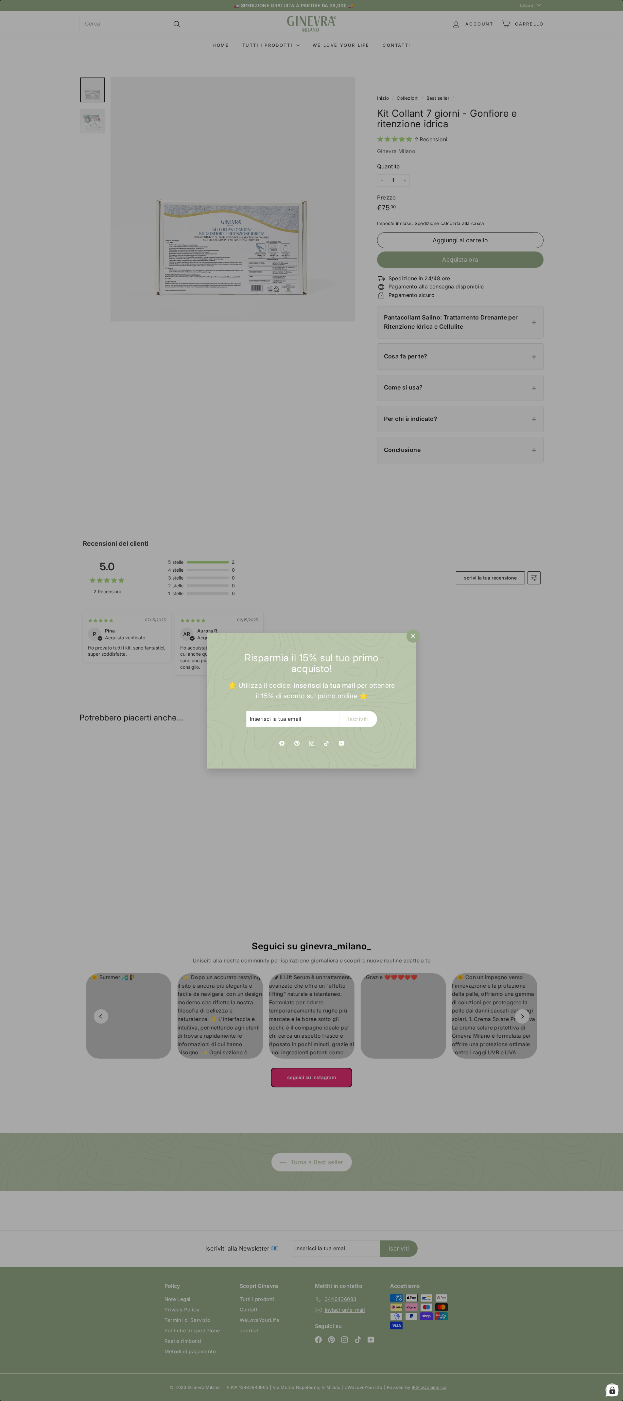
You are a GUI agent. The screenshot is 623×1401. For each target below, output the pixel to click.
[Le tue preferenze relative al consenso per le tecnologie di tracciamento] (612, 1390)
